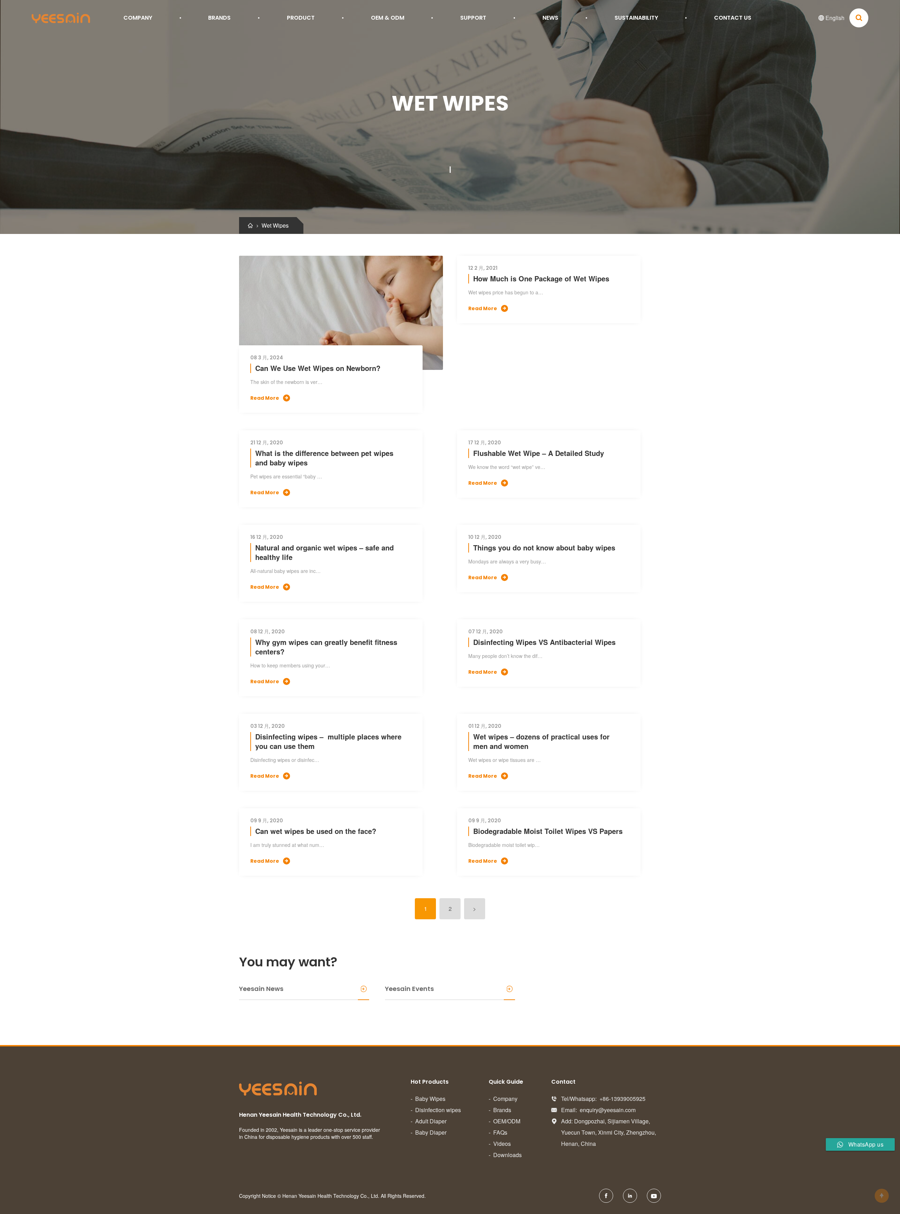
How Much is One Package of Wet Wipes (541, 278)
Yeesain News (261, 988)
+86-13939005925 (622, 1099)
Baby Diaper (430, 1132)
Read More (269, 398)
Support (473, 18)
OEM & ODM (387, 18)
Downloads (507, 1155)
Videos (502, 1144)
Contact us (732, 18)
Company (137, 18)
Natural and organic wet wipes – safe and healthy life (324, 552)
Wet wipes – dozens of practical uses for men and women (541, 741)
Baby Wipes (430, 1099)
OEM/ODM (506, 1121)
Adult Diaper (430, 1121)
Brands (219, 18)
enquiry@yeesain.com (608, 1110)
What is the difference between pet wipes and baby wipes (324, 458)
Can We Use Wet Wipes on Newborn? (317, 368)
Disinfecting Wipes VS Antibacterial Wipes (544, 642)
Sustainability (636, 18)
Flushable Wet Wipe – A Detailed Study (538, 453)
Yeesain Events (409, 988)
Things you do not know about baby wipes (544, 547)
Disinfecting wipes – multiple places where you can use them (328, 741)
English (831, 18)
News (550, 18)
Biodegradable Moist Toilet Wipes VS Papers (548, 831)
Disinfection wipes (438, 1110)
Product (301, 18)
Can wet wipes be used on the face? (315, 831)
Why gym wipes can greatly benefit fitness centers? (326, 647)
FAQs (500, 1132)
